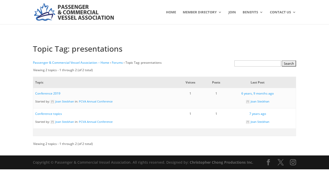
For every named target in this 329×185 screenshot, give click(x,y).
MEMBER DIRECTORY (200, 12)
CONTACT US (280, 12)
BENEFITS (250, 12)
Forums (117, 62)
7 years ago (257, 114)
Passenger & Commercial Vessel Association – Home (71, 62)
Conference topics (48, 114)
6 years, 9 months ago (257, 93)
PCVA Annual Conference (96, 101)
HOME (171, 12)
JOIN (232, 12)
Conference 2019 (47, 93)
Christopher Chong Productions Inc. (221, 162)
